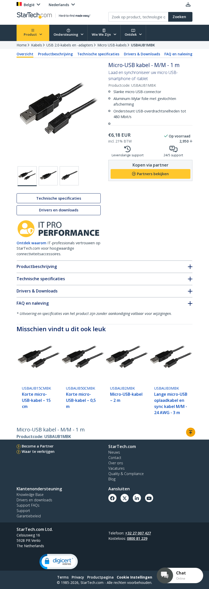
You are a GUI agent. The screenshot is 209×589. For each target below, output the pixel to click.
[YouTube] (149, 498)
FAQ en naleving (178, 54)
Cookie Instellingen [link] (134, 577)
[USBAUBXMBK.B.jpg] (48, 175)
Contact (114, 457)
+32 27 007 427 (138, 533)
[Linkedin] (137, 498)
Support (23, 510)
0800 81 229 (137, 538)
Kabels (36, 45)
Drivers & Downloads (142, 54)
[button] (59, 562)
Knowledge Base (30, 494)
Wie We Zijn (102, 34)
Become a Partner (38, 446)
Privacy (78, 577)
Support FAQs (28, 505)
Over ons (115, 462)
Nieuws (114, 452)
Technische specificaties (98, 54)
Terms (63, 577)
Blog (111, 479)
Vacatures (116, 468)
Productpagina (100, 577)
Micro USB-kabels (112, 45)
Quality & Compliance (126, 473)
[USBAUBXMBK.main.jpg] (27, 176)
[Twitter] (125, 498)
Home (22, 45)
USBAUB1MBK (143, 45)
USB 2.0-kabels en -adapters (69, 45)
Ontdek (131, 34)
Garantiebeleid (29, 516)
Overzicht (25, 54)
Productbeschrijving (55, 54)
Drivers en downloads (58, 210)
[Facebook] (112, 498)
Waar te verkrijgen (38, 451)
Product (30, 34)
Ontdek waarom (31, 242)
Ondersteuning (66, 34)
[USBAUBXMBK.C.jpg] (69, 175)
